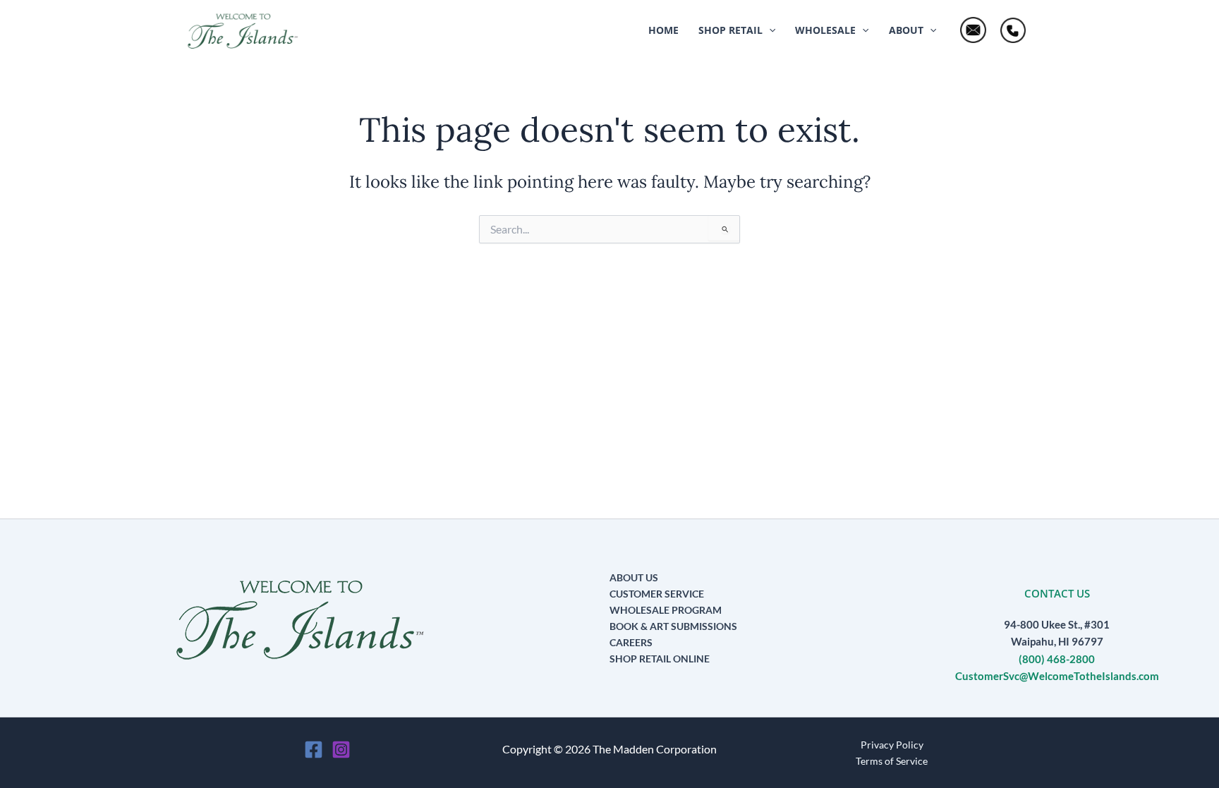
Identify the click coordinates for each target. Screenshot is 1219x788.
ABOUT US (634, 577)
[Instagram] (341, 749)
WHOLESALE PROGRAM (666, 610)
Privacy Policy (892, 745)
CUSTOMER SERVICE (657, 594)
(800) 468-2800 (1057, 659)
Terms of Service (892, 761)
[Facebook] (313, 749)
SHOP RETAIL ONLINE (660, 659)
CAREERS (631, 642)
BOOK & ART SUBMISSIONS (673, 626)
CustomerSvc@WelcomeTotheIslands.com (1057, 676)
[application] (769, 30)
